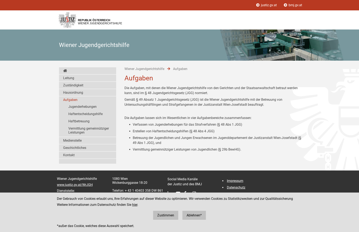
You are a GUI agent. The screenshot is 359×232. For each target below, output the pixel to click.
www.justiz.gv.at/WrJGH (75, 185)
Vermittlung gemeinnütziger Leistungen (88, 130)
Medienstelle (72, 140)
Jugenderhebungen (82, 107)
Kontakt (69, 155)
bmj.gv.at (295, 5)
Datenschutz (236, 187)
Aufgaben (70, 100)
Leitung (68, 78)
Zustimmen (165, 215)
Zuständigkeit (73, 85)
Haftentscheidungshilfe (85, 114)
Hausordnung (73, 93)
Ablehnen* (194, 215)
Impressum (235, 181)
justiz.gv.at (269, 5)
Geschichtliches (74, 148)
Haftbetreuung (79, 121)
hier (134, 205)
